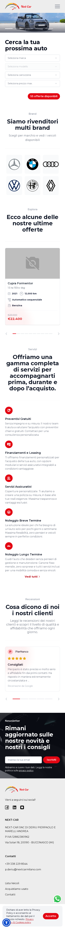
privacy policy (26, 770)
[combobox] (32, 58)
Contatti (10, 894)
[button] (6, 922)
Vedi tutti (31, 576)
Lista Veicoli (12, 883)
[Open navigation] (57, 6)
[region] (32, 291)
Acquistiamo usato (16, 888)
